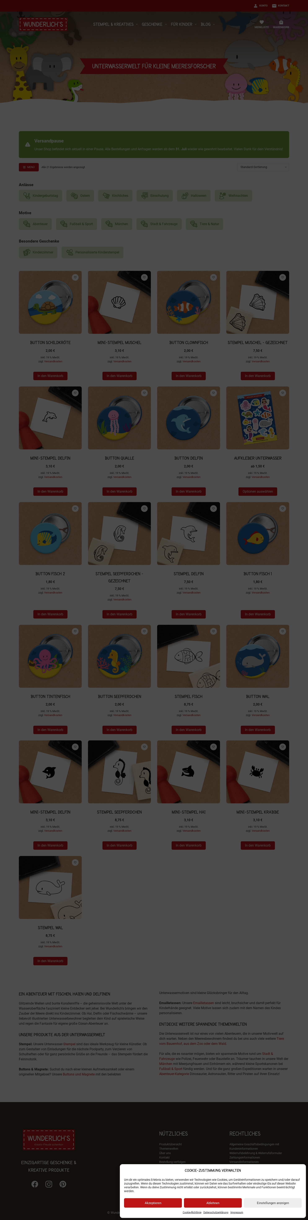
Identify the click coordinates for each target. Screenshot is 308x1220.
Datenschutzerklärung (215, 1212)
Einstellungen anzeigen (273, 1203)
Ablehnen (212, 1203)
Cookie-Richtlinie (192, 1212)
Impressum (236, 1212)
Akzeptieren (153, 1203)
